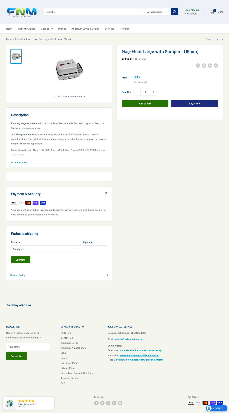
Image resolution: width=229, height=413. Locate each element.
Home (9, 28)
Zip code (88, 242)
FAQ (63, 383)
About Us (66, 332)
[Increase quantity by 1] (153, 92)
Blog (63, 352)
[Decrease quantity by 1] (137, 92)
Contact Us (67, 337)
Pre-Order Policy (70, 362)
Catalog (45, 28)
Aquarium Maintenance (73, 347)
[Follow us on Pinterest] (114, 403)
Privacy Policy (68, 367)
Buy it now (194, 103)
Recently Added (27, 28)
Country (15, 242)
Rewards (124, 28)
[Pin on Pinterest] (204, 65)
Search (64, 357)
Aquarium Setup (69, 342)
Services (109, 28)
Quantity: (127, 91)
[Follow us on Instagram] (108, 403)
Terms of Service (70, 377)
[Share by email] (216, 65)
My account (191, 13)
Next (218, 39)
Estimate (21, 259)
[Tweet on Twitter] (210, 65)
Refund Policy (17, 275)
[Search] (174, 11)
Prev (208, 39)
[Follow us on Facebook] (96, 403)
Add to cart (145, 103)
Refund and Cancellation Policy (78, 372)
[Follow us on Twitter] (102, 403)
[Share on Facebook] (198, 65)
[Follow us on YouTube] (120, 403)
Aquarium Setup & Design (85, 28)
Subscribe (16, 355)
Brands (62, 28)
